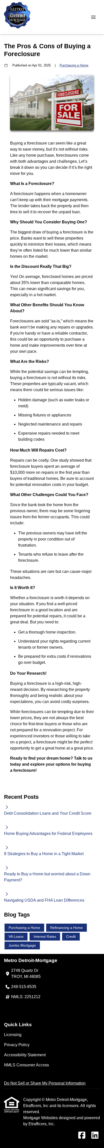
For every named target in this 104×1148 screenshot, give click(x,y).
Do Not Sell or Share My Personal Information (45, 1083)
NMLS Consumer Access (26, 1065)
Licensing (12, 1035)
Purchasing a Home (74, 65)
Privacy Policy (17, 1045)
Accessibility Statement (25, 1055)
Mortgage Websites (41, 1118)
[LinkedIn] (95, 1135)
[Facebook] (82, 1135)
